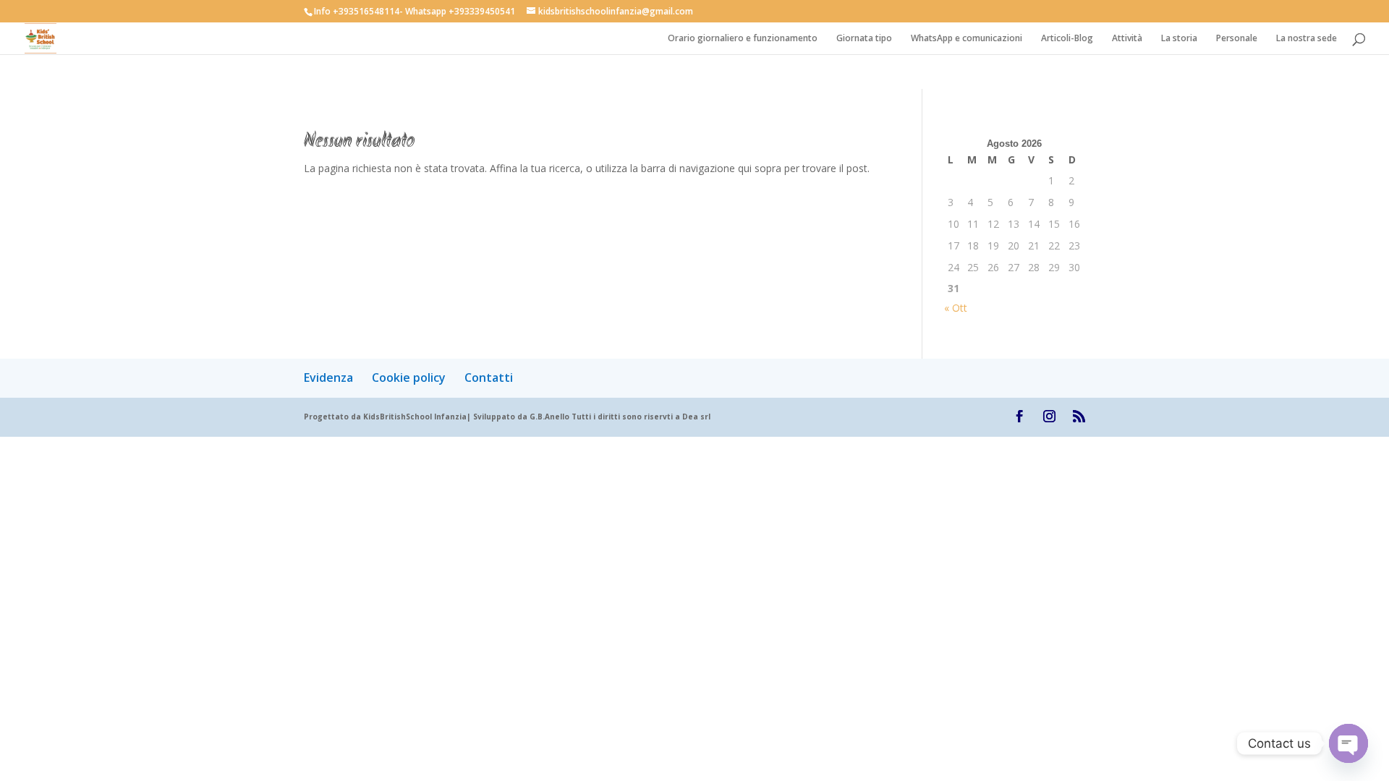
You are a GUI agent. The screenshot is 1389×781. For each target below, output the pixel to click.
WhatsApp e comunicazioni (966, 38)
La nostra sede (1306, 38)
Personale (1236, 38)
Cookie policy (409, 377)
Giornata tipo (864, 38)
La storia (1179, 38)
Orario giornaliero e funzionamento (742, 38)
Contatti (488, 377)
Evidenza (328, 377)
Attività (1127, 38)
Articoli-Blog (1067, 38)
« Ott (955, 308)
